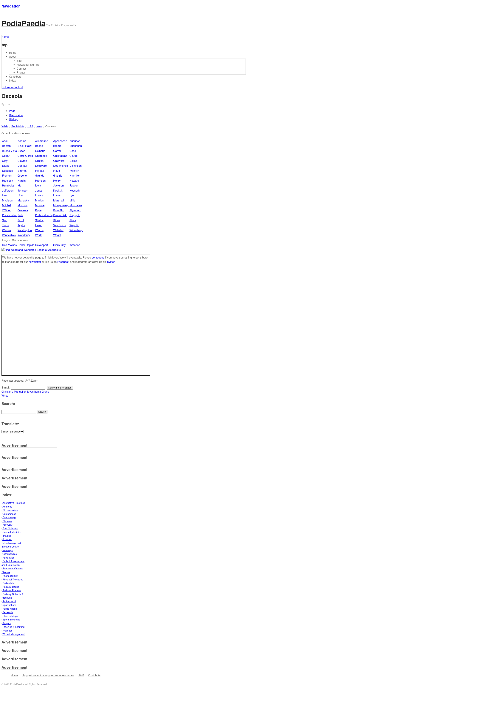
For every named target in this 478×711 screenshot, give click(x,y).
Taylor (21, 225)
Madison (7, 200)
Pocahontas (9, 215)
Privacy (21, 72)
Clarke (73, 156)
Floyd (56, 170)
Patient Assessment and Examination (12, 563)
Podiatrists (17, 126)
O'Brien (6, 210)
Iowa (39, 126)
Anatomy (7, 506)
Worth (38, 235)
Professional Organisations (8, 603)
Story (72, 220)
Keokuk (58, 190)
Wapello (74, 225)
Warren (6, 230)
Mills (72, 200)
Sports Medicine (11, 619)
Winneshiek (9, 235)
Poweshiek (60, 215)
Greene (22, 175)
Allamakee (41, 141)
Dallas (73, 161)
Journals (7, 539)
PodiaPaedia (23, 23)
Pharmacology (10, 575)
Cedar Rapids (26, 245)
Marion (39, 200)
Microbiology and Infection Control (11, 544)
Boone (39, 146)
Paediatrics (8, 557)
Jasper (73, 185)
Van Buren (59, 225)
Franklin (74, 170)
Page (12, 111)
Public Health (9, 608)
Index (12, 80)
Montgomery (61, 205)
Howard (74, 180)
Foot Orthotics (10, 528)
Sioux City (59, 245)
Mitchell (6, 205)
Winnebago (76, 230)
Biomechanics (10, 510)
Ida (19, 185)
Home (12, 52)
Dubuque (7, 170)
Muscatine (75, 205)
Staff (19, 60)
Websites (7, 630)
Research (7, 612)
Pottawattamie (43, 215)
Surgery (6, 623)
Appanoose (60, 141)
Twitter (110, 262)
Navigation (11, 6)
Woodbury (24, 235)
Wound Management (13, 634)
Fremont (7, 175)
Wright (57, 235)
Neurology (7, 550)
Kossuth (74, 190)
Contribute (15, 76)
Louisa (39, 195)
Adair (5, 141)
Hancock (7, 180)
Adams (22, 141)
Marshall (58, 200)
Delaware (41, 165)
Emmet (22, 170)
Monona (22, 205)
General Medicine (11, 532)
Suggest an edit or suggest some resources (48, 675)
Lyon (72, 195)
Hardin (22, 180)
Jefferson (7, 190)
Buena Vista (9, 151)
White (4, 395)
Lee (4, 195)
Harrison (40, 180)
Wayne (39, 230)
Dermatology (9, 517)
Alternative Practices (13, 502)
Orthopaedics (9, 554)
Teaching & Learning (13, 627)
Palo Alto (58, 210)
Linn (20, 195)
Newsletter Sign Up (28, 64)
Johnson (23, 190)
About (12, 56)
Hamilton (74, 175)
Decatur (22, 165)
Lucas (57, 195)
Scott (21, 220)
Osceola (23, 210)
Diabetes (7, 521)
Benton (6, 146)
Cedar (6, 156)
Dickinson (75, 165)
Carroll (57, 151)
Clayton (22, 161)
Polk (20, 215)
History (13, 119)
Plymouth (75, 210)
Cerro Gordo (25, 156)
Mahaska (23, 200)
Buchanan (75, 146)
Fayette (39, 170)
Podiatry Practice (11, 590)
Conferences (9, 514)
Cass (72, 151)
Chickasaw (60, 156)
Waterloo (74, 245)
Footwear (7, 524)
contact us (98, 257)
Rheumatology (10, 616)
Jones (39, 190)
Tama (5, 225)
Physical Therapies (12, 579)
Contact (21, 68)
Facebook (63, 262)
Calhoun (40, 151)
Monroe (39, 205)
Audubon (74, 141)
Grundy (39, 175)
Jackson (58, 185)
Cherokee (41, 156)
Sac (4, 220)
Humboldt (8, 185)
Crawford (58, 161)
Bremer (57, 146)
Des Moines (60, 165)
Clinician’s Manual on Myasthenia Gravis (25, 391)
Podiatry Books (10, 586)
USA (30, 126)
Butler (21, 151)
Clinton (39, 161)
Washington (25, 230)
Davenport (41, 245)
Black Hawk (25, 146)
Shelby (39, 220)
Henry (57, 180)
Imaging (6, 535)
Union (38, 225)
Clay (5, 161)
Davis (5, 165)
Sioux (56, 220)
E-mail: (6, 387)
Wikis (4, 126)
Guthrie (57, 175)
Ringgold (74, 215)
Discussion (16, 115)
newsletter (35, 262)
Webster (58, 230)
